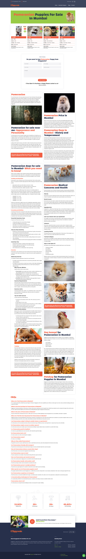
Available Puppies (62, 5)
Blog (69, 5)
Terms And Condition (64, 555)
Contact (73, 5)
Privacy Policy (63, 554)
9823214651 (25, 1)
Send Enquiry (42, 80)
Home (56, 5)
